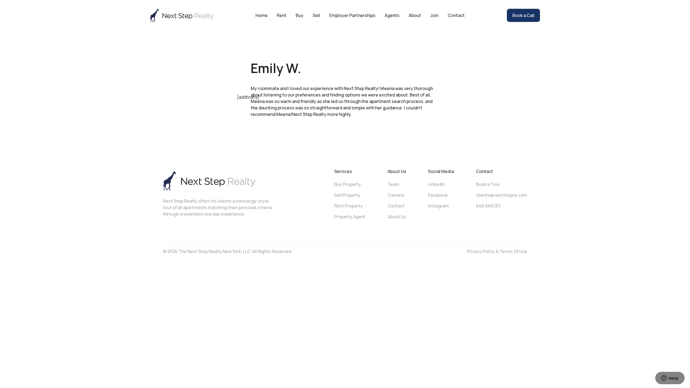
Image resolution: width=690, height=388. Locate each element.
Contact (456, 15)
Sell (316, 15)
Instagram (438, 206)
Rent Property (348, 206)
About (415, 15)
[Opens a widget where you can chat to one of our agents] (670, 378)
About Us (397, 217)
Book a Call (523, 15)
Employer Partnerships (352, 15)
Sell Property (347, 195)
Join (434, 15)
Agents (392, 15)
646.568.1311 (488, 206)
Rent (282, 15)
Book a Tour (488, 184)
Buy (299, 15)
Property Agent (349, 217)
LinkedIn (436, 184)
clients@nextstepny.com (501, 195)
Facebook (438, 195)
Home (262, 15)
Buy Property (347, 184)
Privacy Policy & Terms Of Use (497, 251)
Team (393, 184)
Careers (396, 195)
